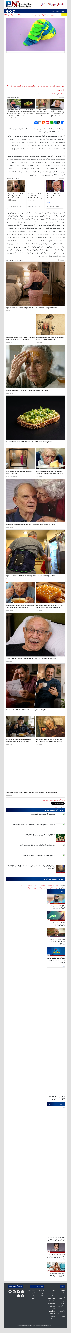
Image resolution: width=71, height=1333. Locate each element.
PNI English (55, 11)
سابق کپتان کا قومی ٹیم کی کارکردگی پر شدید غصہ (39, 15)
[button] (35, 34)
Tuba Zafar (61, 94)
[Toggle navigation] (63, 11)
